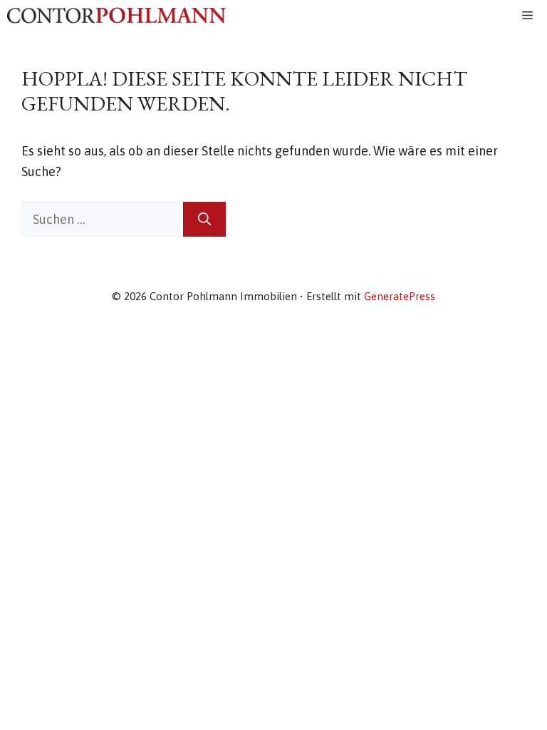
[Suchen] (204, 219)
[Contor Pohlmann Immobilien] (116, 15)
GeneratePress (399, 296)
